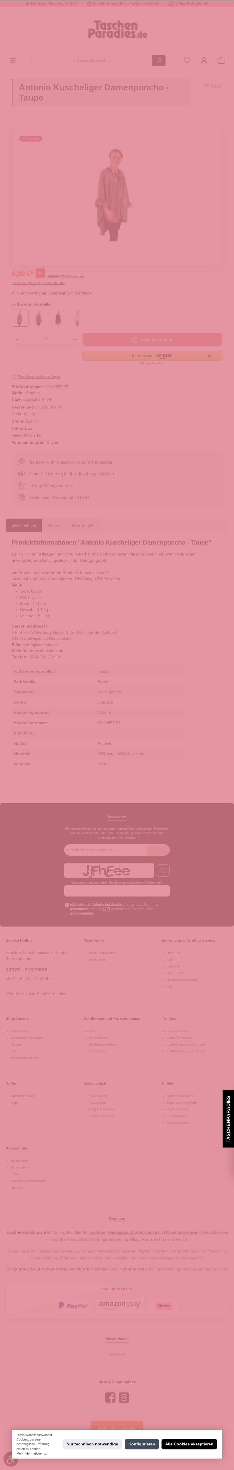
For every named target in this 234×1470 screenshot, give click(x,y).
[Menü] (13, 61)
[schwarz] (58, 318)
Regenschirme (21, 1167)
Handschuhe (19, 1160)
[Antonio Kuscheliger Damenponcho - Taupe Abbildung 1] (117, 194)
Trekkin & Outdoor (101, 1109)
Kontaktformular (51, 993)
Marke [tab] (53, 525)
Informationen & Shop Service (188, 941)
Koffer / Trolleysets (180, 1037)
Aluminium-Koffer (22, 1095)
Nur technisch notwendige (92, 1444)
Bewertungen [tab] (82, 525)
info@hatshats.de (42, 644)
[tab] (24, 525)
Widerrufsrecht (177, 973)
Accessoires (16, 1148)
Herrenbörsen (98, 1037)
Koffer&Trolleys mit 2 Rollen (186, 1044)
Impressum (174, 966)
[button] (152, 358)
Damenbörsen (98, 1051)
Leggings (17, 1187)
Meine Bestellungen (101, 953)
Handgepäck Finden (25, 1057)
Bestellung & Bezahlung (27, 1037)
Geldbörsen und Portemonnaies (112, 1019)
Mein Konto (94, 941)
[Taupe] (20, 318)
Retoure (16, 1044)
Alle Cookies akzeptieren (189, 1444)
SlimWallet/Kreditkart (102, 1044)
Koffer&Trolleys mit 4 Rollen (186, 1051)
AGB (106, 909)
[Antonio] (212, 95)
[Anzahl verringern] (17, 339)
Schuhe (16, 1174)
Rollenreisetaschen (101, 1116)
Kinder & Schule (178, 1109)
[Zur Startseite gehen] (117, 31)
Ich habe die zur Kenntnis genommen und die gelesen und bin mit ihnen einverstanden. (114, 909)
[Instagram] (124, 1397)
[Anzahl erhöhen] (74, 339)
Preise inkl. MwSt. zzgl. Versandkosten (38, 283)
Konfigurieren (141, 1444)
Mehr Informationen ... (32, 1453)
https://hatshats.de (46, 650)
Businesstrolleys (178, 1031)
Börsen (93, 1031)
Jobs (170, 986)
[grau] (39, 318)
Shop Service (17, 1019)
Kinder (168, 1083)
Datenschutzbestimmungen (113, 905)
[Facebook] (110, 1397)
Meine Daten (97, 959)
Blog (14, 1051)
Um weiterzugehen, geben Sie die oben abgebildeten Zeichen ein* (117, 882)
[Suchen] (159, 60)
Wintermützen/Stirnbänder (29, 1180)
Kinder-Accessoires (180, 1095)
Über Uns (173, 953)
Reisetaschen (98, 1095)
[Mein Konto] (204, 61)
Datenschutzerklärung (182, 979)
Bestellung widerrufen (117, 1429)
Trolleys (169, 1019)
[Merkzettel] (187, 61)
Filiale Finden (20, 1031)
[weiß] (77, 318)
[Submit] (158, 850)
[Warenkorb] (221, 61)
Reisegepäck (95, 1083)
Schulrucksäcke (178, 1122)
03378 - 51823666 (26, 970)
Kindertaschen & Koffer (183, 1102)
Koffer (11, 1083)
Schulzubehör (176, 1116)
